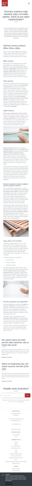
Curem (16, 436)
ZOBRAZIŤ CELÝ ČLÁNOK (7, 357)
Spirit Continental (16, 434)
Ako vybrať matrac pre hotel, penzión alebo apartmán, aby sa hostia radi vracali (15, 342)
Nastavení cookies (16, 463)
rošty (11, 243)
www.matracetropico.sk (16, 429)
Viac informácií (8, 480)
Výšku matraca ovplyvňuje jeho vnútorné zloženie (15, 113)
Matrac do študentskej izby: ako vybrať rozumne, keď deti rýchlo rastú (15, 366)
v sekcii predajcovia (20, 401)
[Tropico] (16, 3)
